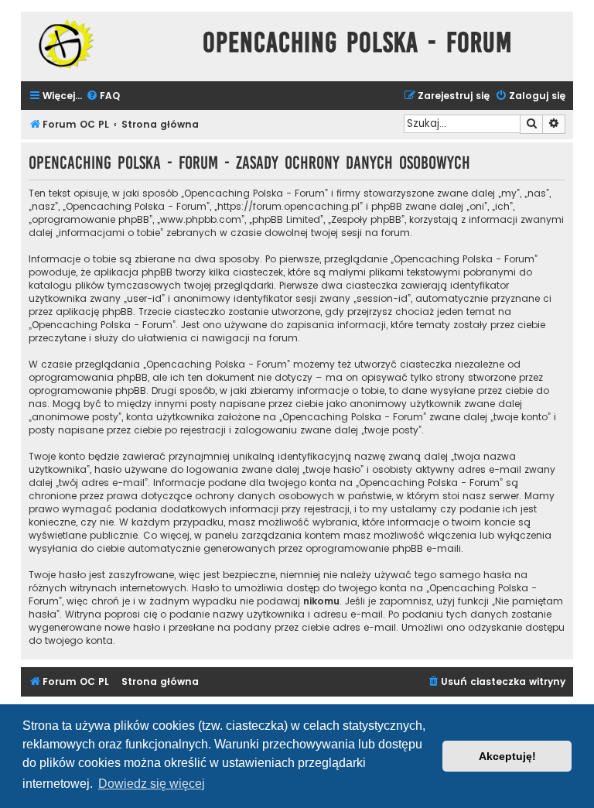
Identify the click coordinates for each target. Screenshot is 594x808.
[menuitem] (103, 96)
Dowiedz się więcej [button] (151, 783)
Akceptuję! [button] (507, 756)
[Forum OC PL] (108, 43)
